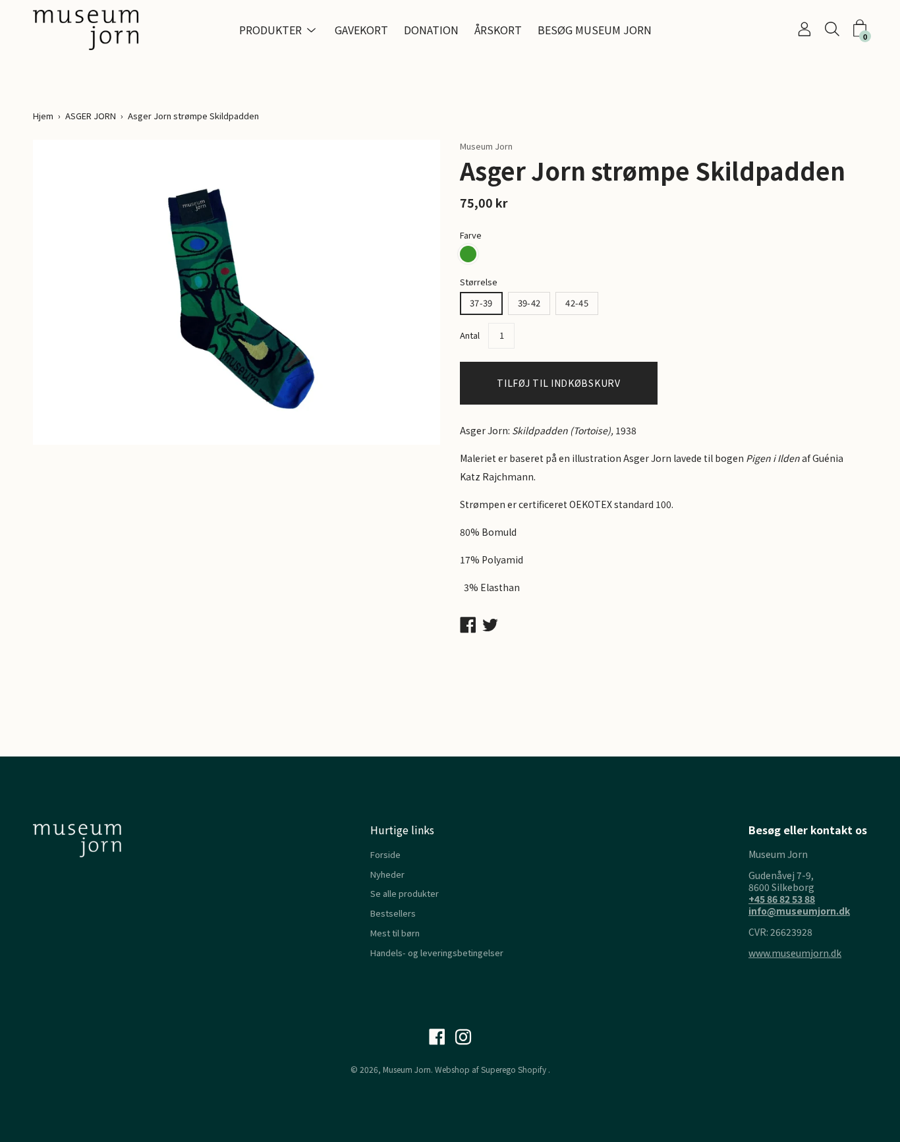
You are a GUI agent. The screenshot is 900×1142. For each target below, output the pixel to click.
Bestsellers (393, 913)
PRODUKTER (270, 30)
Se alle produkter (404, 893)
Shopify (532, 1069)
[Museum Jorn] (85, 30)
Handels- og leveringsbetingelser (436, 952)
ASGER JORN (90, 115)
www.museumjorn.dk (794, 952)
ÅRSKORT (498, 30)
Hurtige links (402, 829)
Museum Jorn (407, 1069)
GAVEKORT (361, 30)
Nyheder (387, 874)
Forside (385, 854)
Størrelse (478, 281)
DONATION (431, 30)
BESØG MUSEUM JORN (595, 30)
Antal (470, 335)
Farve (471, 235)
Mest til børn (395, 933)
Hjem (43, 115)
